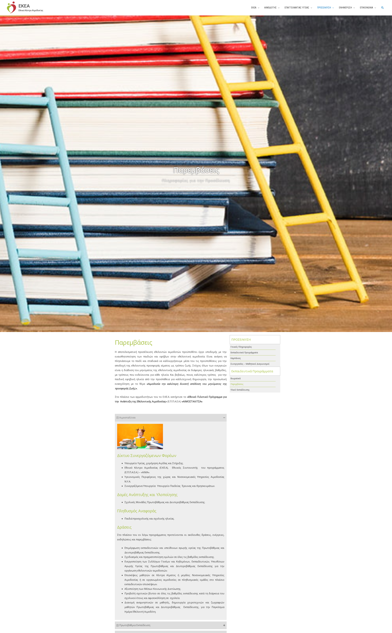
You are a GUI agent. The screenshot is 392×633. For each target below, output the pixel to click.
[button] (382, 7)
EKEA (24, 6)
